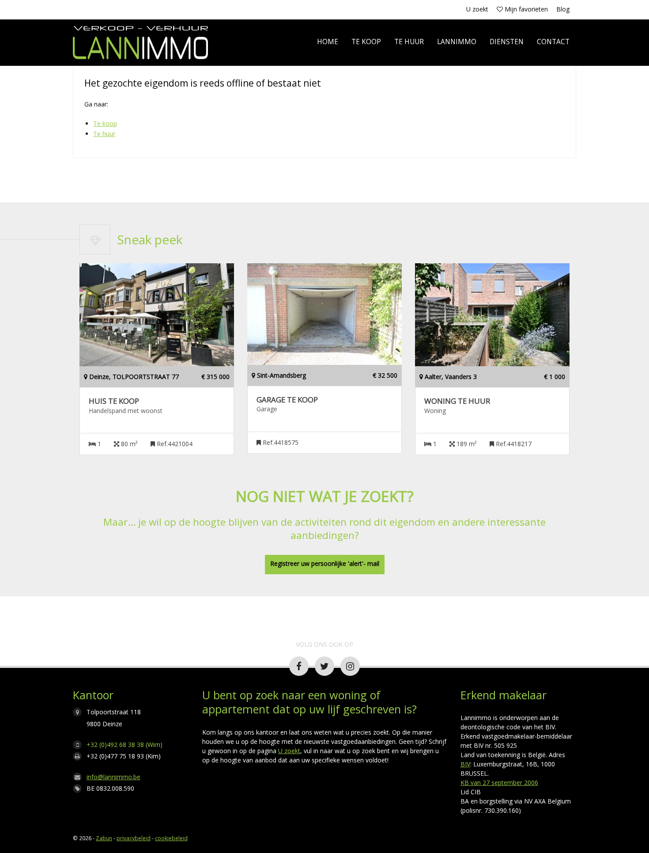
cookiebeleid (171, 838)
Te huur (409, 41)
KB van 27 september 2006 (499, 782)
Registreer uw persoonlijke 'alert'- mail (324, 563)
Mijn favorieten (525, 9)
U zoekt (477, 9)
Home (327, 41)
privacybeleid (134, 838)
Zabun (104, 838)
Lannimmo (456, 41)
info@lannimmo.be (113, 777)
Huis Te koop (114, 401)
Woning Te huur (457, 401)
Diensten (507, 41)
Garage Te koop (287, 400)
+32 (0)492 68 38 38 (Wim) (124, 744)
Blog (563, 9)
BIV (465, 764)
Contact (553, 41)
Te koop (366, 41)
